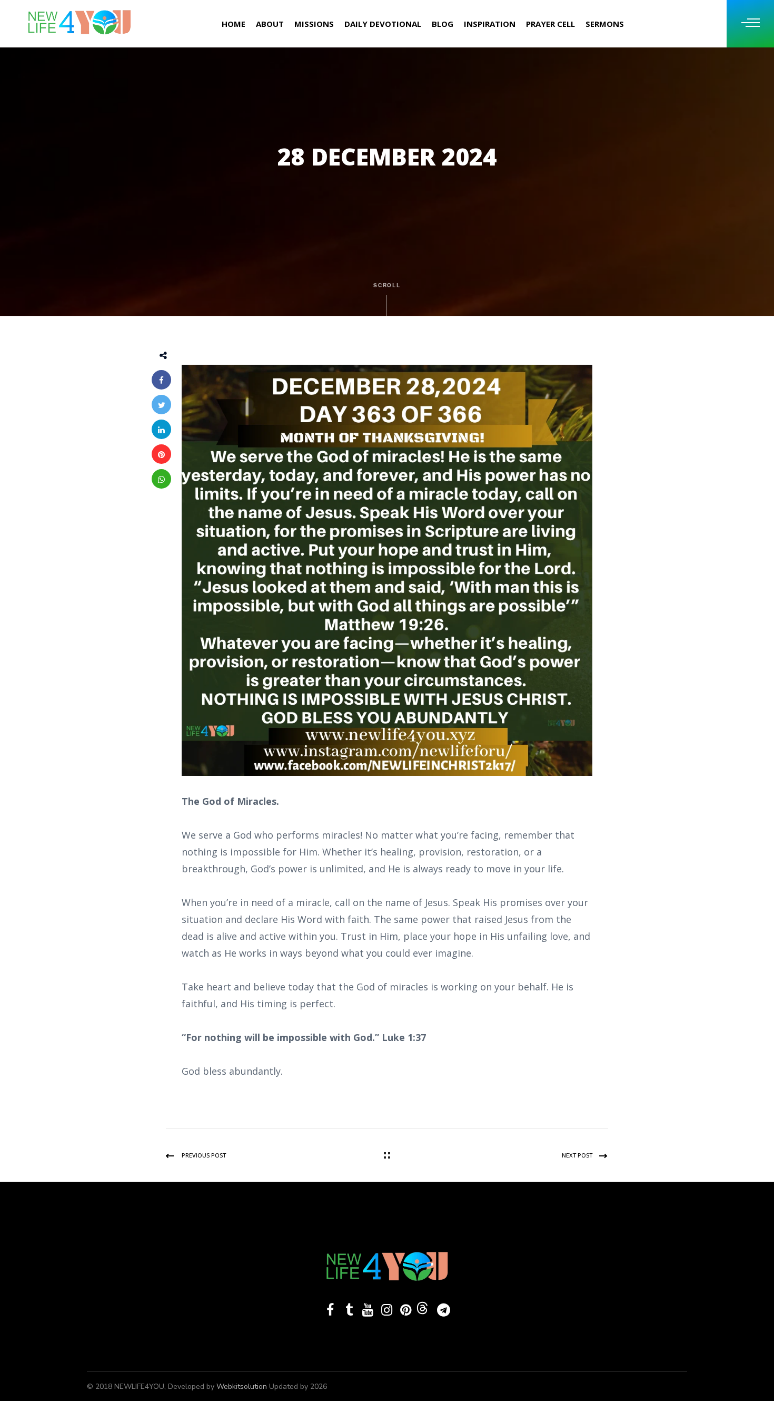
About (270, 23)
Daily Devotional (382, 23)
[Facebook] (161, 380)
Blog (442, 23)
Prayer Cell (550, 23)
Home (233, 23)
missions (314, 23)
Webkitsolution (242, 1386)
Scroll (387, 285)
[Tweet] (161, 404)
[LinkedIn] (161, 429)
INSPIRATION (489, 23)
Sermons (605, 23)
